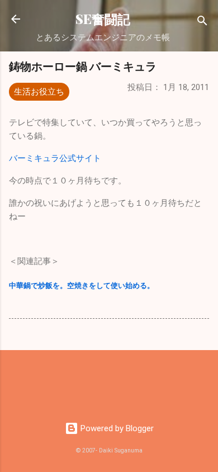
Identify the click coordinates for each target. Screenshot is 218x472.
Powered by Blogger (116, 428)
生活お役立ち (39, 92)
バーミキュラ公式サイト (55, 158)
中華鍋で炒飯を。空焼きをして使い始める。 (81, 285)
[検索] (202, 23)
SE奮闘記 (102, 18)
